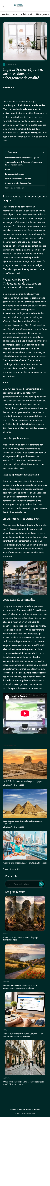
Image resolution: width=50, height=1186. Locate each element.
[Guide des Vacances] (18, 6)
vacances (11, 218)
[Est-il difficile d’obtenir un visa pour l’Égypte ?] (25, 764)
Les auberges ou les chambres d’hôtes (18, 183)
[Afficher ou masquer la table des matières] (31, 152)
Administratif (7, 785)
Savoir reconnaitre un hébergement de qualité (22, 157)
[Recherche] (45, 6)
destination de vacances (24, 109)
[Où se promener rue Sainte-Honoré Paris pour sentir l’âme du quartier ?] (25, 1057)
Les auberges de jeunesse (14, 174)
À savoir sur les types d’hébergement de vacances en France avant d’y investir (24, 163)
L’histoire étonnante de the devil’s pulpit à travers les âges (21, 938)
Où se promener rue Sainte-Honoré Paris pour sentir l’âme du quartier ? (23, 1083)
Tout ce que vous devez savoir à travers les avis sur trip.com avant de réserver (23, 1035)
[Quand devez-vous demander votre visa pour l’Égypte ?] (25, 803)
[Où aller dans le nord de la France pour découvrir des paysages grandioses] (25, 961)
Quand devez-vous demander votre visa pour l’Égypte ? (22, 822)
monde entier (38, 105)
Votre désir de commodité (14, 188)
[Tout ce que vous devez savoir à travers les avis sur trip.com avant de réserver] (25, 1009)
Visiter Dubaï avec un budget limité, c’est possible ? (25, 864)
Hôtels (7, 169)
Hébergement (8, 87)
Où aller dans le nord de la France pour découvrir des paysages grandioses (20, 986)
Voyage (5, 869)
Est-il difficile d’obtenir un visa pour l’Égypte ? (23, 781)
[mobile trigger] (5, 6)
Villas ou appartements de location (18, 178)
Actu (5, 1030)
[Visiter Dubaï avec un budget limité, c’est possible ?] (25, 845)
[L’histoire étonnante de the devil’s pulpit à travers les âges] (25, 913)
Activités (6, 934)
